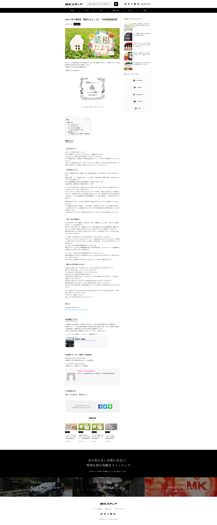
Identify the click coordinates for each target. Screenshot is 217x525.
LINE (139, 108)
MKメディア (105, 519)
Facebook (139, 80)
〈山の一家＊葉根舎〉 (75, 128)
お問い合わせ (108, 509)
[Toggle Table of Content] (87, 119)
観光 (72, 10)
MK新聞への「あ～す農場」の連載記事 (79, 133)
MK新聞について (71, 132)
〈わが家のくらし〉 (75, 126)
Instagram (139, 94)
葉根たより (70, 122)
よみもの (130, 10)
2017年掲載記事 (72, 395)
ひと (101, 10)
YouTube (139, 101)
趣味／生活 (116, 10)
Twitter (139, 87)
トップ (93, 509)
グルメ (86, 10)
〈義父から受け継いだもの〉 (77, 130)
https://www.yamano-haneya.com (78, 309)
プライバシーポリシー (119, 509)
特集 (145, 10)
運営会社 (100, 509)
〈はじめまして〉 (74, 124)
